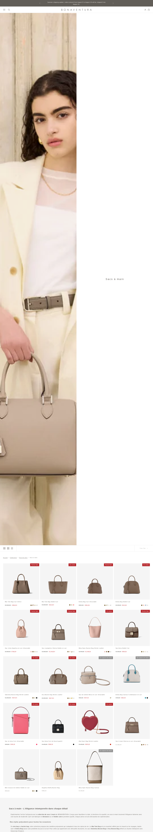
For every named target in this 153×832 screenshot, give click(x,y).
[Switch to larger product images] (4, 548)
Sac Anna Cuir (122, 648)
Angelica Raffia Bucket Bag (51, 787)
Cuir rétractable (88, 601)
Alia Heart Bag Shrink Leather (88, 741)
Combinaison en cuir (129, 694)
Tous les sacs (23, 557)
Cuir (123, 601)
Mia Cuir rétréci (13, 601)
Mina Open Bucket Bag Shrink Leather (91, 648)
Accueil (5, 557)
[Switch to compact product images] (12, 548)
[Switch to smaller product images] (8, 548)
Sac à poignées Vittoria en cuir (54, 648)
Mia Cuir (50, 601)
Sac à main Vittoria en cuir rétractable (128, 741)
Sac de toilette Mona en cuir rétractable (92, 694)
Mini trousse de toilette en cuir (17, 787)
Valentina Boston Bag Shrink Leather (17, 694)
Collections (13, 557)
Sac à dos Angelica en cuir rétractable (17, 648)
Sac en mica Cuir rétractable (14, 741)
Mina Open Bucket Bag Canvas (89, 787)
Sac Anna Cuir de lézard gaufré (52, 741)
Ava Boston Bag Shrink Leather (52, 694)
